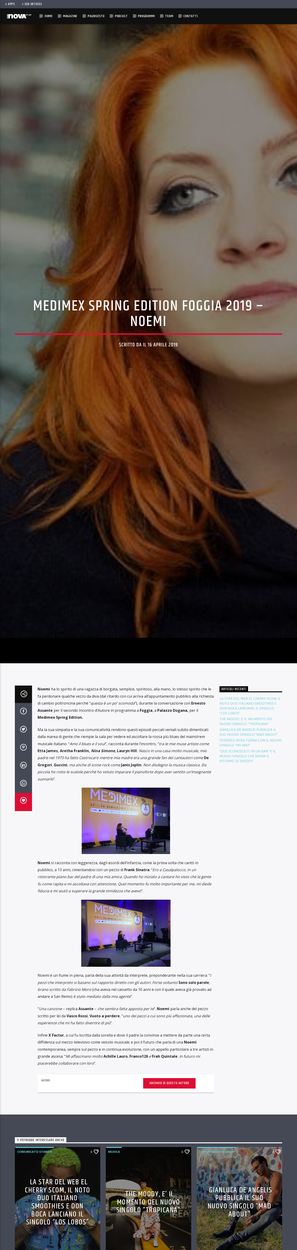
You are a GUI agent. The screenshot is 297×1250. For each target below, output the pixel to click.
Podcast (121, 16)
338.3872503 (33, 4)
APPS (11, 4)
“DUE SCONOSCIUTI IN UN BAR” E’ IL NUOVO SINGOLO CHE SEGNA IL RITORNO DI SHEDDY (248, 820)
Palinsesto (96, 16)
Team (169, 16)
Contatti (191, 16)
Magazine (70, 16)
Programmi (146, 16)
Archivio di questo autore (169, 1147)
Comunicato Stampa (34, 1215)
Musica (114, 1215)
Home (49, 16)
